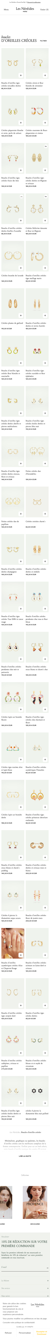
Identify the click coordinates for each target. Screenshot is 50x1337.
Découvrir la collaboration (34, 2)
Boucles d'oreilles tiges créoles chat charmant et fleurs (35, 720)
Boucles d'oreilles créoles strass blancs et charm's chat (37, 668)
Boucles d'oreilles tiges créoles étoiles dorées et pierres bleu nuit (35, 424)
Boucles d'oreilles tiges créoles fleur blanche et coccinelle (10, 373)
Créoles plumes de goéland (12, 323)
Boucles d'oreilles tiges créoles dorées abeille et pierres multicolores (11, 424)
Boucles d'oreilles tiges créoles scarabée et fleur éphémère (35, 373)
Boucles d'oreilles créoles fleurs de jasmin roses (36, 916)
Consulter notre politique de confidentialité (19, 1323)
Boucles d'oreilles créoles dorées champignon (11, 570)
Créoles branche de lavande (12, 275)
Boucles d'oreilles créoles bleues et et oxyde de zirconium (36, 1063)
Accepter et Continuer (41, 1332)
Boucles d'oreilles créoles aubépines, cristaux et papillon (11, 1063)
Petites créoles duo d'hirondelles (33, 472)
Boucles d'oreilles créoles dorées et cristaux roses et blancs (36, 868)
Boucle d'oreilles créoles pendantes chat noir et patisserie (11, 669)
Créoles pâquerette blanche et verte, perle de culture (12, 131)
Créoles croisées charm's (35, 521)
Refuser (8, 1333)
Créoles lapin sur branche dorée (11, 816)
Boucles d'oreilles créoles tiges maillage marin (36, 277)
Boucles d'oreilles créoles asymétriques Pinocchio (36, 768)
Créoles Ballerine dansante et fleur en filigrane (36, 229)
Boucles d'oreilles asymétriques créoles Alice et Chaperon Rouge (11, 966)
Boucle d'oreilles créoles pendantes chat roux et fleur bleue (37, 619)
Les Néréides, (15, 1132)
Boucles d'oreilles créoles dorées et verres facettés (36, 324)
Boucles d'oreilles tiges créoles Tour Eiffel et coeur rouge (12, 619)
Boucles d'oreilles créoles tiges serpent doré (11, 1014)
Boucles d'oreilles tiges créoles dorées (35, 1014)
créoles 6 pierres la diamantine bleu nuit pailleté (37, 1112)
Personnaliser (25, 1333)
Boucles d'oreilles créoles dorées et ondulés (36, 570)
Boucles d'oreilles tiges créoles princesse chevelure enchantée (37, 817)
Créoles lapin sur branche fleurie (11, 718)
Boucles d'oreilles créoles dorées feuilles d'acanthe (11, 229)
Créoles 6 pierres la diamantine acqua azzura (11, 916)
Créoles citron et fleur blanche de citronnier (34, 84)
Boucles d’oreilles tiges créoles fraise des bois (10, 179)
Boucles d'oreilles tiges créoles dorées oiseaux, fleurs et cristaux (10, 474)
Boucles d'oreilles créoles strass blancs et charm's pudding (11, 868)
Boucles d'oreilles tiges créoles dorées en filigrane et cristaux (36, 181)
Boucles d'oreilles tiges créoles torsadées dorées (11, 84)
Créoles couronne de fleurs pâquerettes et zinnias (36, 131)
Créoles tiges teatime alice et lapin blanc (11, 768)
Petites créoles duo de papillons (10, 522)
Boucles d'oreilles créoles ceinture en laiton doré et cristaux (36, 966)
